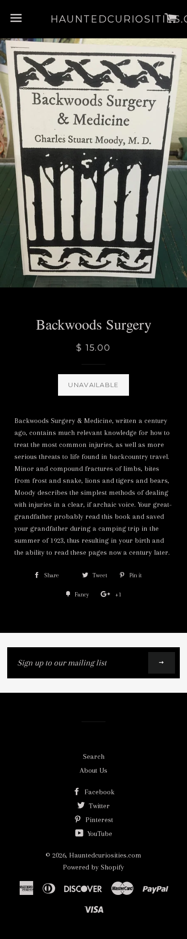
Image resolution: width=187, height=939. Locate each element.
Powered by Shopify (93, 867)
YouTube (98, 833)
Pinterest (98, 819)
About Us (93, 770)
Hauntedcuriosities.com (93, 19)
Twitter (98, 806)
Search (94, 756)
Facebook (98, 792)
